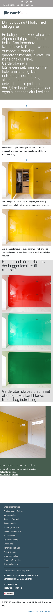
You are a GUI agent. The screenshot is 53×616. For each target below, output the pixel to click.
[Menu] (36, 13)
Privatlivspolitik (23, 570)
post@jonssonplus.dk (13, 588)
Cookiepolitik (9, 570)
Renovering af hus (12, 548)
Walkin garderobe (11, 527)
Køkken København (12, 531)
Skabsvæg (8, 544)
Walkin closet (9, 552)
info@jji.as (28, 5)
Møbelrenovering (11, 539)
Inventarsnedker (11, 556)
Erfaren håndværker (12, 560)
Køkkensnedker (10, 523)
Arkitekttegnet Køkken (13, 511)
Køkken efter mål (11, 519)
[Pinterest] (26, 1)
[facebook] (22, 1)
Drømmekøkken (11, 564)
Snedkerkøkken (10, 535)
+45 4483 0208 (12, 5)
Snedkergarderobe (12, 507)
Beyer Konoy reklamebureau (43, 611)
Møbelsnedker (10, 515)
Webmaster (30, 611)
